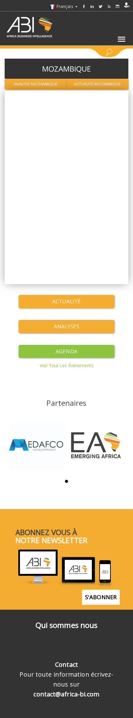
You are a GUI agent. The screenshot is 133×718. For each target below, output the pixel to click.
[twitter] (100, 6)
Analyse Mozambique (36, 84)
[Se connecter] (127, 5)
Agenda (66, 351)
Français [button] (65, 6)
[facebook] (84, 6)
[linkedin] (92, 6)
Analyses (66, 326)
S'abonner (101, 597)
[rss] (109, 6)
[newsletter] (117, 6)
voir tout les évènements (66, 365)
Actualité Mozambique (97, 84)
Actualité (66, 301)
